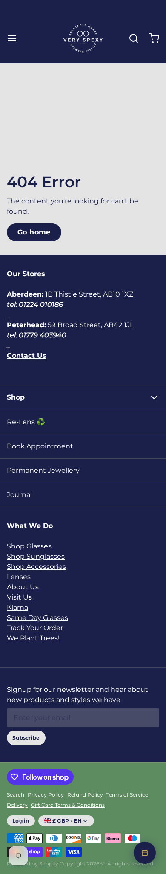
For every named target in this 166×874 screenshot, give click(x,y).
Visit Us (19, 597)
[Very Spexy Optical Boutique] (83, 38)
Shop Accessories (36, 567)
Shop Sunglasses (36, 556)
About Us (23, 587)
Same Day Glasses (37, 618)
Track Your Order (35, 628)
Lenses (19, 577)
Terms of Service (127, 794)
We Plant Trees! (33, 638)
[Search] (130, 38)
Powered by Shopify (32, 863)
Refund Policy (85, 794)
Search (15, 794)
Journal (19, 495)
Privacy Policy (46, 794)
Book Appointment (40, 446)
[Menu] (15, 38)
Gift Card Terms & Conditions (68, 805)
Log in (20, 820)
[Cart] (150, 38)
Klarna (17, 607)
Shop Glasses (29, 546)
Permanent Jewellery (43, 470)
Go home (34, 232)
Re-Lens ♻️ (26, 422)
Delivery (17, 805)
